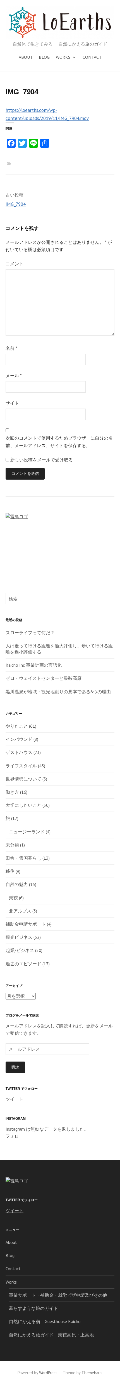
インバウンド (19, 739)
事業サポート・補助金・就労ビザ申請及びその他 (58, 1295)
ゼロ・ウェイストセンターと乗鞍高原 (43, 678)
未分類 (12, 845)
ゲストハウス (19, 752)
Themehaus (91, 1372)
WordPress (48, 1372)
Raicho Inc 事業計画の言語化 (34, 665)
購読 (15, 1067)
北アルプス (20, 911)
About (26, 57)
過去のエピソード (23, 963)
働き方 (12, 792)
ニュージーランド (27, 831)
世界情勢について (23, 779)
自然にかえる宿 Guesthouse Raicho (45, 1321)
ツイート (14, 1099)
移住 (10, 871)
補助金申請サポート (26, 924)
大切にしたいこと (23, 805)
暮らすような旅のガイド (33, 1308)
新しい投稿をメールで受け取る (41, 460)
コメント (14, 264)
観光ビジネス (19, 937)
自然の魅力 (17, 884)
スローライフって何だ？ (30, 632)
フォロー (14, 1136)
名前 (11, 348)
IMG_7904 (16, 204)
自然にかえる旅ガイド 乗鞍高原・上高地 (51, 1335)
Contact (92, 57)
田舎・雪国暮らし (23, 858)
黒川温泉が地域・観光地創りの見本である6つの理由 (58, 691)
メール (14, 375)
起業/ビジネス (20, 950)
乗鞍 (13, 897)
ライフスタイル (21, 765)
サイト (12, 403)
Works (63, 57)
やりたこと (17, 726)
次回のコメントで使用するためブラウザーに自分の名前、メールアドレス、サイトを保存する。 (59, 441)
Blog (44, 57)
